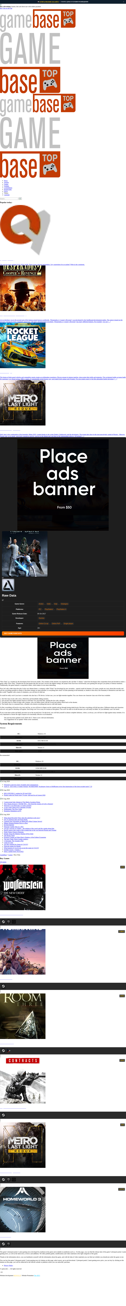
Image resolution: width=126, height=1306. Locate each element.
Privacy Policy (8, 1265)
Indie (48, 604)
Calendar (7, 195)
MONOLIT (17, 1275)
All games (3, 862)
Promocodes (8, 189)
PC (40, 609)
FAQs (6, 191)
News (6, 180)
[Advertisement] (59, 1292)
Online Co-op (43, 623)
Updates (6, 186)
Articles (6, 182)
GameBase (3, 855)
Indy (55, 604)
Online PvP (56, 623)
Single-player (68, 623)
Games (6, 184)
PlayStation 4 (61, 609)
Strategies (64, 604)
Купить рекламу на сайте (49, 1)
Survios (41, 618)
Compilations (8, 188)
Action (41, 604)
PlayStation (49, 609)
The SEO (37, 1275)
